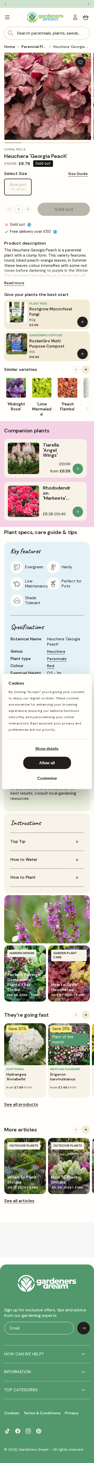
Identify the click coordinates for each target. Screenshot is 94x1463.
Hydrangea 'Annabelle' (16, 1076)
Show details (46, 748)
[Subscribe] (83, 1328)
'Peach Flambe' (67, 407)
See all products (21, 1104)
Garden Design (21, 953)
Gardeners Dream (34, 1449)
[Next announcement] (89, 4)
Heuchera (56, 651)
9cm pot (21, 188)
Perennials (57, 659)
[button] (7, 17)
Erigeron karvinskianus (62, 1076)
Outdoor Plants (23, 1145)
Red (50, 666)
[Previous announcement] (5, 4)
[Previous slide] (76, 369)
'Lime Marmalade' (41, 409)
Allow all (47, 763)
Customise (47, 778)
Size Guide (78, 174)
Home (9, 46)
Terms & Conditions (42, 1413)
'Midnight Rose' (16, 407)
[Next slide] (85, 369)
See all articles (19, 1200)
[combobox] (47, 33)
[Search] (10, 33)
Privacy (71, 1413)
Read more (14, 283)
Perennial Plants (36, 46)
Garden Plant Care (65, 955)
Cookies (11, 1413)
